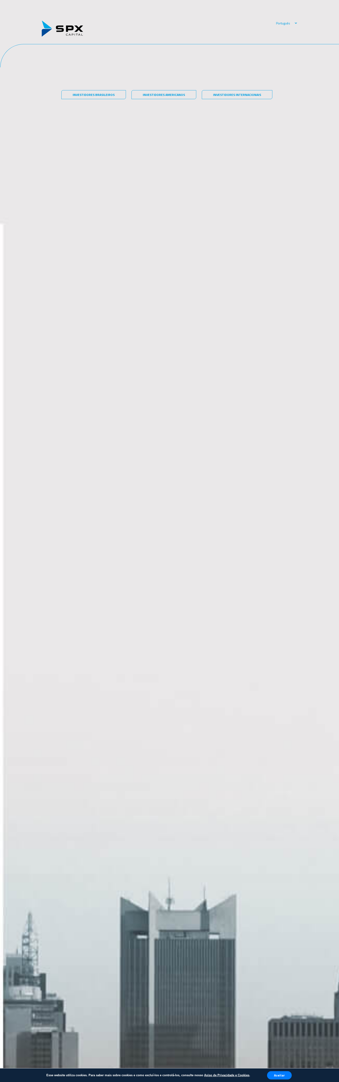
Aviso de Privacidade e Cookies (226, 1075)
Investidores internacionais (237, 94)
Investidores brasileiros (94, 94)
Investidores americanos (164, 94)
